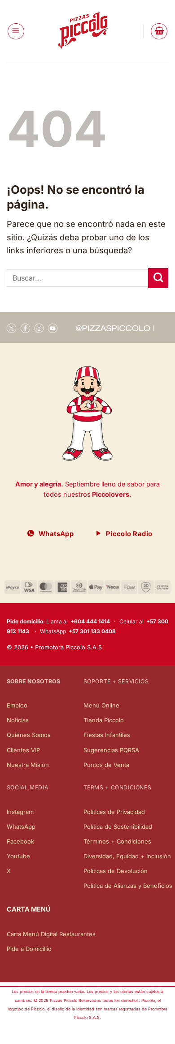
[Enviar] (158, 278)
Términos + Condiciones (117, 841)
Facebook (20, 841)
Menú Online (101, 705)
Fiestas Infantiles (106, 734)
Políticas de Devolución (115, 870)
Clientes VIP (23, 750)
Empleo (17, 705)
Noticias (18, 720)
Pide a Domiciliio (29, 948)
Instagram (20, 811)
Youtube (18, 856)
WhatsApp (21, 826)
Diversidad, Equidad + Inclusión (127, 856)
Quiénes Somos (29, 734)
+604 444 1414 (90, 621)
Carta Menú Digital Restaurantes (51, 933)
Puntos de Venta (106, 764)
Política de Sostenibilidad (117, 826)
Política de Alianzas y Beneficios (127, 885)
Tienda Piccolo (103, 720)
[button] (16, 31)
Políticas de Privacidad (114, 811)
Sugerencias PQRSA (111, 750)
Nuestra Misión (28, 764)
